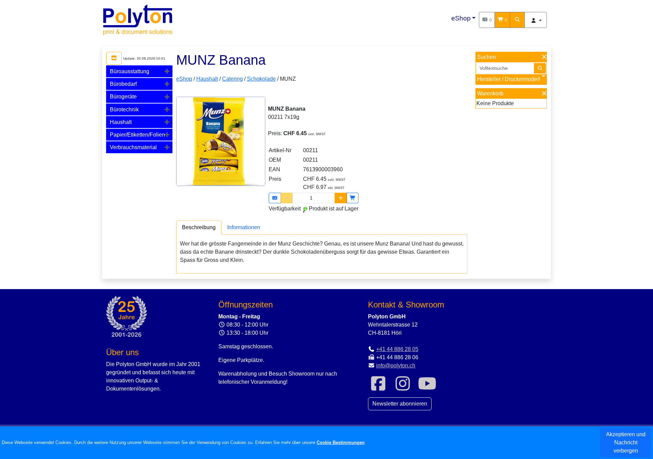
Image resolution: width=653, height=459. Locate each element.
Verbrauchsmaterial (133, 147)
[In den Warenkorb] (353, 198)
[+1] (341, 198)
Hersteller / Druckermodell (508, 79)
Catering (232, 79)
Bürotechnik (124, 109)
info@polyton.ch (395, 365)
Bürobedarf (123, 84)
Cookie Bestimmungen (341, 442)
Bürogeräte (123, 96)
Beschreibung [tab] (199, 227)
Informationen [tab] (243, 227)
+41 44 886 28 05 (397, 349)
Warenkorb (490, 93)
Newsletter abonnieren (399, 404)
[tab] (139, 71)
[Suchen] (517, 20)
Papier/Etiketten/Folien (137, 135)
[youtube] (427, 388)
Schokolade (261, 79)
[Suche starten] (540, 68)
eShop (461, 18)
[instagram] (402, 388)
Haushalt (121, 122)
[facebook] (378, 388)
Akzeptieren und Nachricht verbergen (626, 442)
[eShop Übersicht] (114, 58)
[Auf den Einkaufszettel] (275, 198)
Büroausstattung (129, 71)
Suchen (486, 57)
